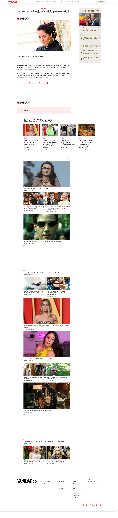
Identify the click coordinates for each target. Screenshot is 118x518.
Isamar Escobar (34, 150)
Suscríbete (101, 1)
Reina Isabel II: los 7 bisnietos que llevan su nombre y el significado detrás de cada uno (50, 144)
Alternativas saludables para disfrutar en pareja (34, 83)
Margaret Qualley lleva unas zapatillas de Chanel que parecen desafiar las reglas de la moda (91, 52)
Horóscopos (69, 1)
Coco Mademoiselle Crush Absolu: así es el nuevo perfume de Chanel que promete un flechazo (86, 144)
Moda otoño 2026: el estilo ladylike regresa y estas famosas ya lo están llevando (31, 144)
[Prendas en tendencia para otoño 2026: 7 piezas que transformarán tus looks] (68, 130)
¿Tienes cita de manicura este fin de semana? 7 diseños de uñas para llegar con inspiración (91, 59)
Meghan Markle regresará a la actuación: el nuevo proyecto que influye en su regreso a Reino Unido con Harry (91, 37)
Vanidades (47, 15)
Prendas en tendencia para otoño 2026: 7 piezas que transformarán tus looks (68, 144)
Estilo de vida (44, 8)
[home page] (12, 2)
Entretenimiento (39, 1)
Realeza (49, 1)
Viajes (77, 1)
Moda (54, 1)
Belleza (61, 1)
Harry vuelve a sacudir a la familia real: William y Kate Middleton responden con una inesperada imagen (91, 29)
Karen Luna (90, 149)
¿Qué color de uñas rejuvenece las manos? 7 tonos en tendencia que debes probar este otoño (91, 45)
